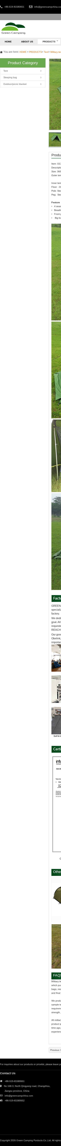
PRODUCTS (35, 52)
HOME (23, 52)
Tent (46, 52)
